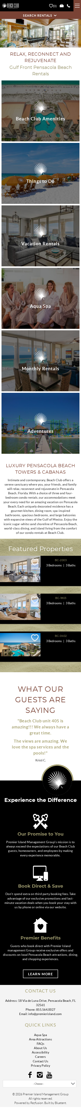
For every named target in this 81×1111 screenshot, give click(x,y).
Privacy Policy (40, 1065)
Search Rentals (37, 15)
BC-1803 (60, 598)
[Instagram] (40, 1075)
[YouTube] (50, 1075)
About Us (40, 1048)
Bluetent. (61, 1103)
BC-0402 (61, 636)
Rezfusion (36, 1103)
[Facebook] (30, 1075)
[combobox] (39, 1083)
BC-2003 (61, 560)
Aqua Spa (40, 1035)
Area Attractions (40, 1039)
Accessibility (40, 1052)
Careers (40, 1056)
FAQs (40, 1043)
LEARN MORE (40, 974)
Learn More (10, 863)
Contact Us (40, 1061)
